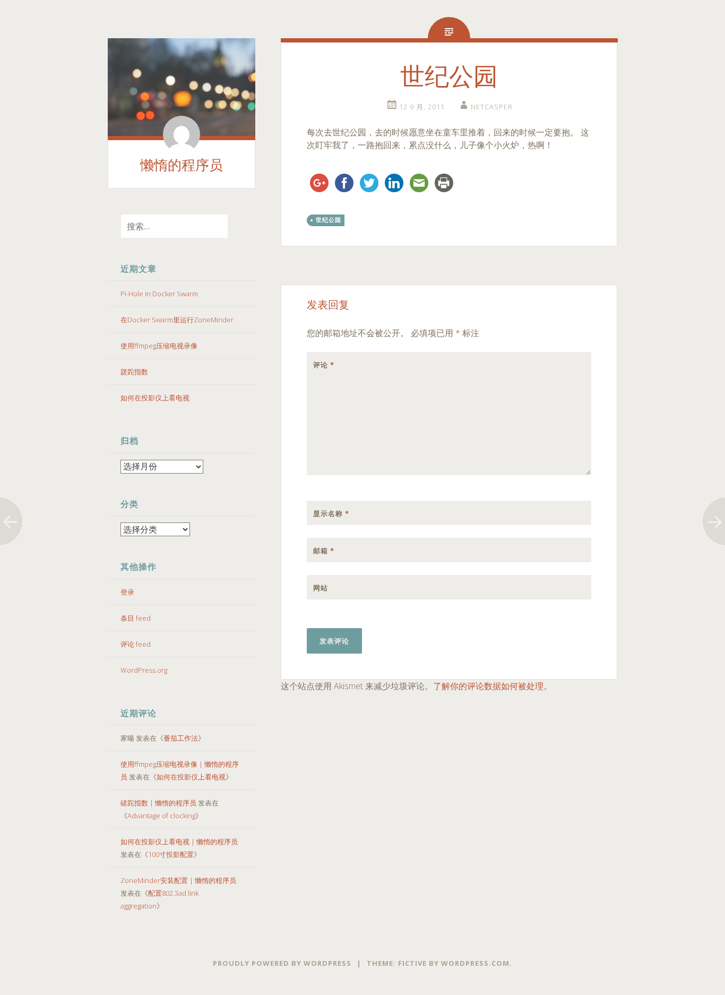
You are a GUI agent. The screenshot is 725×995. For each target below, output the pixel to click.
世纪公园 (328, 220)
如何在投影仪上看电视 (154, 397)
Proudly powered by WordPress (282, 963)
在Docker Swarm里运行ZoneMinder (177, 319)
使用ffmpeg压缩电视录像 (158, 345)
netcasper (492, 106)
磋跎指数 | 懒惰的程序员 (158, 803)
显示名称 (331, 513)
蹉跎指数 (134, 371)
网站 (320, 588)
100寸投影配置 (171, 854)
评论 (323, 365)
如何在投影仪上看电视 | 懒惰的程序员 (179, 841)
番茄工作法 (180, 738)
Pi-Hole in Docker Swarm (159, 293)
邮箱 (323, 550)
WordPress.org (143, 670)
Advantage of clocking (161, 815)
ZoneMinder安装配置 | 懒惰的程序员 (178, 880)
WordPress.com (475, 963)
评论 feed (135, 644)
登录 (127, 592)
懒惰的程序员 (181, 165)
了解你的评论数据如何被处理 (488, 686)
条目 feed (135, 618)
